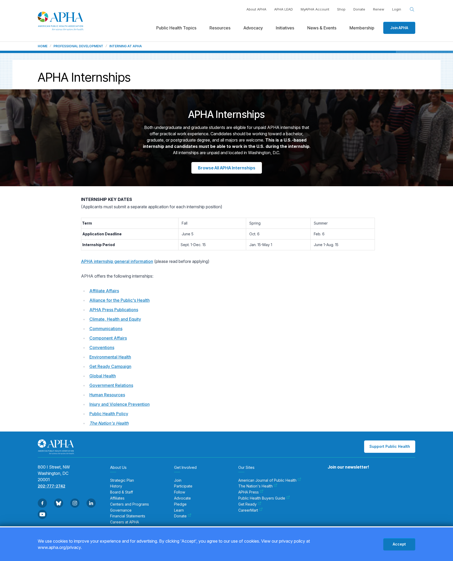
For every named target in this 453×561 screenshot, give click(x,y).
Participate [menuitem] (183, 486)
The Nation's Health (109, 423)
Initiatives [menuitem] (285, 27)
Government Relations (111, 385)
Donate (359, 9)
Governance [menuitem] (121, 510)
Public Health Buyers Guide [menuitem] (261, 498)
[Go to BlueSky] (58, 503)
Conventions (101, 347)
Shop (341, 9)
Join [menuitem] (177, 480)
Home (42, 46)
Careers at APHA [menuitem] (124, 522)
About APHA (256, 9)
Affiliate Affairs (104, 290)
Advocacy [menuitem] (253, 27)
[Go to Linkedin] (91, 503)
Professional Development (78, 46)
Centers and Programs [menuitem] (129, 504)
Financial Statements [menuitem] (127, 516)
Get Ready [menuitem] (247, 504)
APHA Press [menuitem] (248, 492)
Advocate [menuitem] (182, 498)
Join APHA (399, 27)
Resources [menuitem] (219, 27)
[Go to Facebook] (42, 503)
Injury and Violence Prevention (119, 404)
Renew (378, 9)
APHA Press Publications (113, 309)
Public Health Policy (108, 413)
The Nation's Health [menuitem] (255, 486)
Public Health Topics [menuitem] (176, 27)
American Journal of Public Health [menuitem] (267, 480)
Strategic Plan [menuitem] (122, 480)
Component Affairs (108, 338)
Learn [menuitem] (179, 510)
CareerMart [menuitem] (248, 510)
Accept (399, 544)
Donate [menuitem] (180, 516)
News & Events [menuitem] (321, 27)
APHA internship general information (117, 261)
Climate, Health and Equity (115, 319)
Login (396, 9)
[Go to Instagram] (74, 503)
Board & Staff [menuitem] (121, 492)
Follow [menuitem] (179, 492)
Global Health (102, 375)
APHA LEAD (283, 9)
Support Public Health (389, 446)
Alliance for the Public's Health (119, 300)
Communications (105, 328)
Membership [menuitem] (361, 27)
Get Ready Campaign (110, 366)
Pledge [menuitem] (180, 504)
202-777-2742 (51, 486)
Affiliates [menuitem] (117, 498)
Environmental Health (110, 357)
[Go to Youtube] (42, 514)
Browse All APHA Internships (226, 167)
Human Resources (107, 394)
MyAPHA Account (315, 9)
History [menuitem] (116, 486)
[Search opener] (412, 9)
